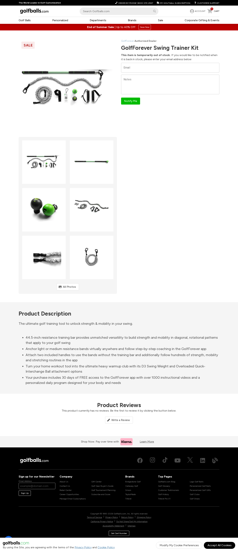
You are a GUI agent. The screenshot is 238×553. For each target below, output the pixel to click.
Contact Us (65, 486)
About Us (64, 481)
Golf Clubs (194, 494)
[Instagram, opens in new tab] (152, 460)
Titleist (128, 499)
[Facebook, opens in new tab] (140, 460)
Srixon (128, 490)
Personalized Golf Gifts (200, 490)
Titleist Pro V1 (164, 499)
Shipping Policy (144, 517)
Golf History (163, 494)
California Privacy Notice (102, 521)
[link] (197, 11)
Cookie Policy (106, 547)
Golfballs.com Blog (166, 481)
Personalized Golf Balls (200, 486)
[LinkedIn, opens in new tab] (202, 460)
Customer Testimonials (168, 490)
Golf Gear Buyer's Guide (102, 486)
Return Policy (127, 517)
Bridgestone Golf (133, 481)
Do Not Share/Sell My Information (132, 521)
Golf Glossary (164, 486)
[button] (154, 11)
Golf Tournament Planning (103, 490)
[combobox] (119, 11)
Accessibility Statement (113, 526)
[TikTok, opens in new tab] (165, 460)
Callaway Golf (131, 486)
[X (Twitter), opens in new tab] (190, 460)
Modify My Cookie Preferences (179, 545)
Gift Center (96, 481)
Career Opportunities (69, 494)
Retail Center (66, 490)
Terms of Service (94, 517)
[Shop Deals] (119, 27)
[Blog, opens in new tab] (215, 460)
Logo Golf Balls (196, 481)
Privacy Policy (83, 547)
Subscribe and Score (100, 494)
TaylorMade (130, 494)
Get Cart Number (119, 533)
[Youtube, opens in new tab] (177, 460)
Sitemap (131, 526)
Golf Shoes (195, 499)
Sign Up (25, 493)
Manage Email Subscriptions (73, 499)
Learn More (147, 441)
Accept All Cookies (220, 545)
